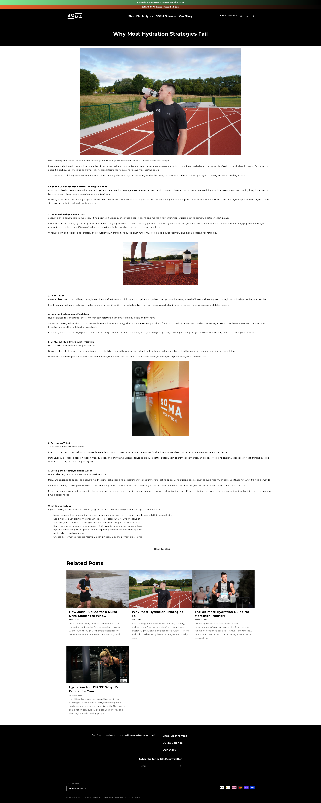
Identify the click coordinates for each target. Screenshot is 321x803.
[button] (241, 15)
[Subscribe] (180, 766)
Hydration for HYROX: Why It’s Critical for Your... (93, 689)
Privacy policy (107, 797)
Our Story (169, 749)
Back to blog (162, 549)
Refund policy (120, 797)
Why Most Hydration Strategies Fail (157, 614)
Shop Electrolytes (175, 735)
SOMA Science (173, 742)
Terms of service (134, 797)
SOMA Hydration (78, 797)
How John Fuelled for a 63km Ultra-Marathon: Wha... (93, 614)
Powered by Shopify (92, 797)
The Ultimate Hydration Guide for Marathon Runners (222, 614)
